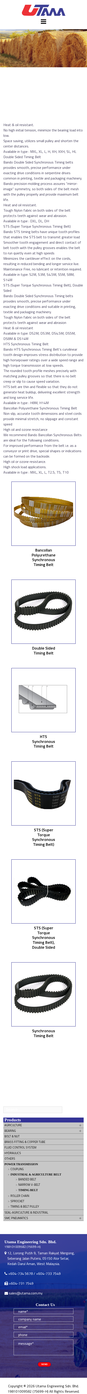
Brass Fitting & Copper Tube (24, 1142)
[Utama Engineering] (43, 10)
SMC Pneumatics (16, 1218)
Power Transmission (21, 1164)
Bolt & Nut (12, 1136)
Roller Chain (19, 1196)
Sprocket (17, 1201)
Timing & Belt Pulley (24, 1206)
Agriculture (13, 1125)
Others (9, 1158)
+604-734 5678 (20, 1273)
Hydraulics (12, 1153)
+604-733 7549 (48, 1273)
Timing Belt (28, 1190)
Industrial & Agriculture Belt (35, 1174)
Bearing (10, 1130)
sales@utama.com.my (26, 1293)
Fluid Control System (20, 1147)
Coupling (17, 1169)
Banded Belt (27, 1179)
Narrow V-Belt (29, 1184)
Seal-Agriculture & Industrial (26, 1212)
